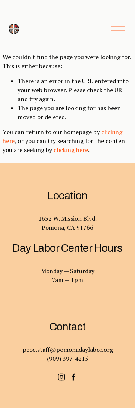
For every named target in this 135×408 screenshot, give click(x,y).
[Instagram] (61, 377)
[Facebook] (73, 377)
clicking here (71, 150)
